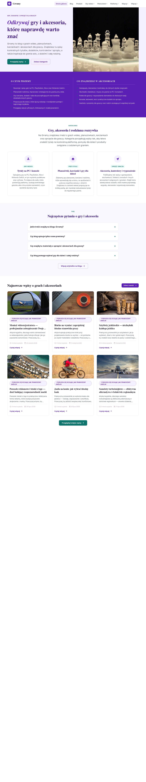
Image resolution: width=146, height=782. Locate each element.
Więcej (124, 4)
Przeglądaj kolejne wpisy (71, 423)
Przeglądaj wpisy (16, 62)
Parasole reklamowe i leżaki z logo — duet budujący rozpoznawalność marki (28, 390)
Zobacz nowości (129, 285)
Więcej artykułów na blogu (71, 266)
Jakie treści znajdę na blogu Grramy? (47, 227)
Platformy (113, 4)
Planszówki (101, 4)
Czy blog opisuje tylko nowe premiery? (47, 236)
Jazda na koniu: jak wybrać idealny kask (71, 390)
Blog (71, 4)
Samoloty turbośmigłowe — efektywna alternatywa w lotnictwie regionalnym (117, 390)
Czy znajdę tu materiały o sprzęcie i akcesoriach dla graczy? (57, 246)
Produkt (79, 4)
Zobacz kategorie (40, 62)
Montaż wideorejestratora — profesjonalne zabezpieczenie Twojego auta (28, 328)
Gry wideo (89, 4)
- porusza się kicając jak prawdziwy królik (26, 320)
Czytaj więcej (15, 347)
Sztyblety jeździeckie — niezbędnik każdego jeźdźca (116, 327)
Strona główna (61, 4)
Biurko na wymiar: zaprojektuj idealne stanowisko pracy (69, 327)
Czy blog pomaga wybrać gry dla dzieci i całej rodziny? (54, 255)
